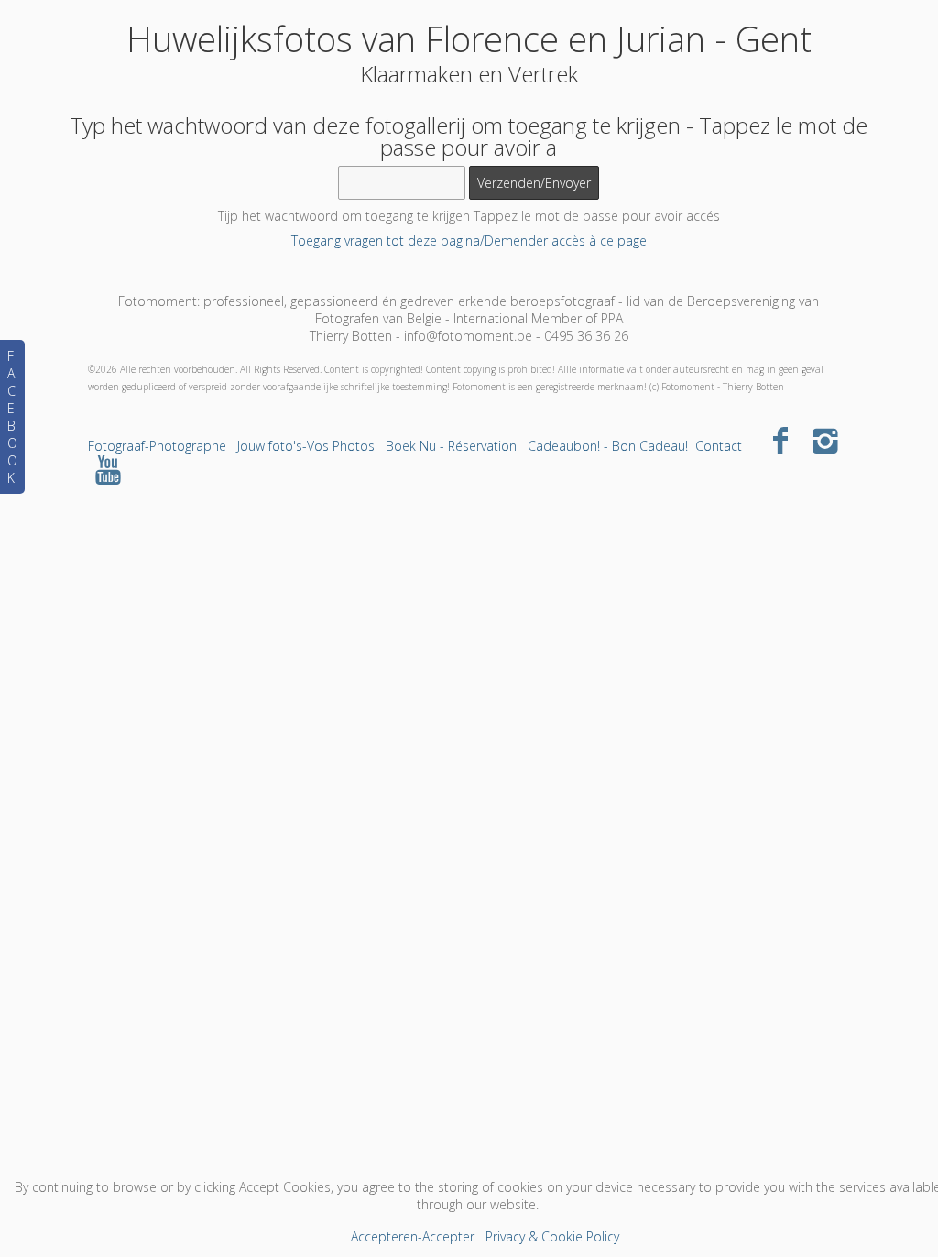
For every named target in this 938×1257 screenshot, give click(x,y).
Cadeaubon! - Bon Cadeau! (608, 445)
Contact (718, 445)
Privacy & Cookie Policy (552, 1236)
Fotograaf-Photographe (157, 445)
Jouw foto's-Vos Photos (306, 445)
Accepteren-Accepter (412, 1236)
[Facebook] (781, 439)
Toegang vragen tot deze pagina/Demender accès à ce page (469, 240)
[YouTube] (108, 468)
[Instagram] (824, 439)
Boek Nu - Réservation (451, 445)
